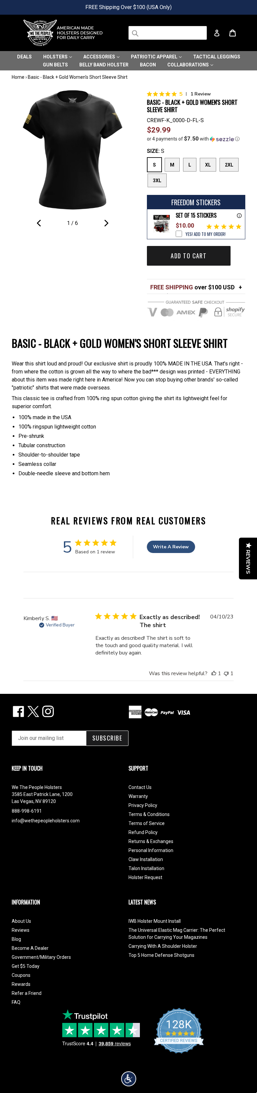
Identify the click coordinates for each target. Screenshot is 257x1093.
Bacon (148, 64)
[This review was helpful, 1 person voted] (213, 673)
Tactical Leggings (216, 56)
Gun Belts (55, 64)
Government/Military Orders (41, 957)
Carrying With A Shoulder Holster (162, 946)
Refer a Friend (26, 993)
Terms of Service (146, 823)
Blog (16, 939)
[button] (196, 138)
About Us (21, 921)
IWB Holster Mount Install (154, 921)
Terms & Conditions (149, 814)
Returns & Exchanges (150, 841)
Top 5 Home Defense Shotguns (161, 955)
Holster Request (145, 877)
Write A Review (171, 547)
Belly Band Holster (103, 64)
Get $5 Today (25, 966)
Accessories (99, 56)
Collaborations (188, 64)
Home (18, 77)
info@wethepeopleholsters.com (46, 820)
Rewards (21, 984)
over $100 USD (192, 287)
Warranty (138, 796)
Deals (24, 56)
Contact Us (140, 787)
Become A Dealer (30, 948)
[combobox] (167, 33)
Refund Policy (143, 832)
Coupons (21, 975)
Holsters (56, 56)
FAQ (16, 1002)
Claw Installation (145, 859)
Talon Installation (146, 868)
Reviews (20, 930)
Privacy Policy (142, 805)
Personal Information (150, 850)
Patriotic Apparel (154, 56)
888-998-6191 (27, 811)
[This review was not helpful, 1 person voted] (226, 673)
